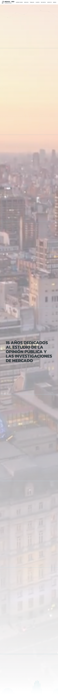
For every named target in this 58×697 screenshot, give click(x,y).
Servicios (26, 2)
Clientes (37, 2)
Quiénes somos (19, 2)
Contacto (49, 2)
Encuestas (43, 2)
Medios (54, 2)
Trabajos (32, 2)
